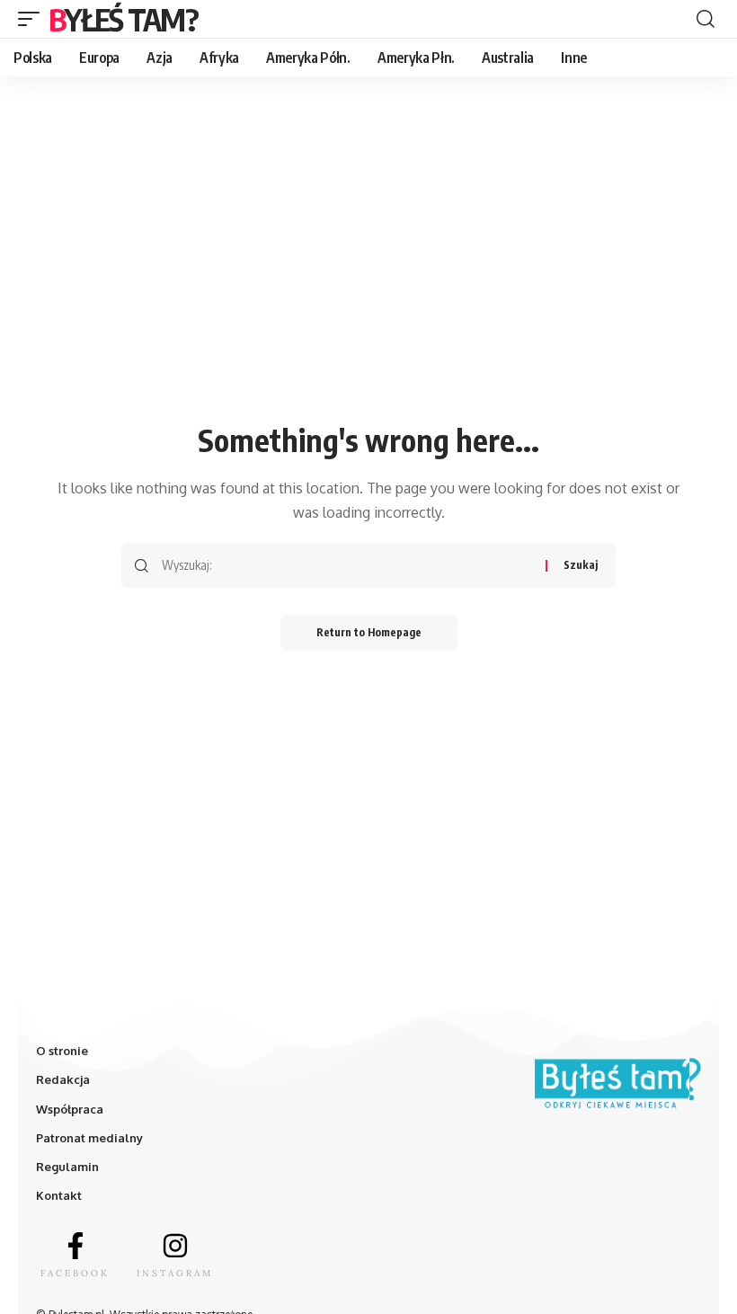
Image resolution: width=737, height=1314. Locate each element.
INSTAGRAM (175, 1273)
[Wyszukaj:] (347, 565)
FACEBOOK (75, 1273)
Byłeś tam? (123, 19)
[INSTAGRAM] (175, 1245)
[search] (705, 19)
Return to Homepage (369, 632)
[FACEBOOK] (75, 1245)
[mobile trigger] (33, 19)
